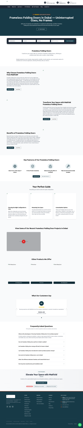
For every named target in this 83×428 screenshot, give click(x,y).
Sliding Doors (26, 407)
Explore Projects (45, 176)
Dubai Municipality (16, 421)
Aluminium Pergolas (27, 409)
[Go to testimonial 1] (41, 317)
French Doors (26, 403)
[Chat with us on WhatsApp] (80, 425)
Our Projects (36, 6)
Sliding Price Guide (27, 415)
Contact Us (46, 6)
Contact (75, 423)
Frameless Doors (27, 401)
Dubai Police (23, 421)
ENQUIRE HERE (10, 89)
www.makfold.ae (65, 406)
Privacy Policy (51, 407)
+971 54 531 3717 (65, 404)
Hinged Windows (40, 397)
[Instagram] (13, 407)
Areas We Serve (51, 401)
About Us (14, 6)
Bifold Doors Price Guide (39, 386)
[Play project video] (24, 241)
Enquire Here (36, 176)
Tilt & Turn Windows (40, 403)
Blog (42, 6)
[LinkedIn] (10, 407)
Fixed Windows (39, 401)
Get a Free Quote (40, 382)
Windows (28, 6)
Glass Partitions (27, 411)
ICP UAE (27, 421)
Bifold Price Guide (27, 413)
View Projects (42, 29)
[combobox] (15, 41)
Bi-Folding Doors (19, 282)
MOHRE (31, 421)
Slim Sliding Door (64, 282)
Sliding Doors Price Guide (51, 386)
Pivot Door (41, 282)
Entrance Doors (27, 399)
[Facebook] (7, 407)
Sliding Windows (39, 399)
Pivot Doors (26, 405)
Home (9, 6)
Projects (50, 399)
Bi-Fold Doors (26, 397)
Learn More (18, 89)
